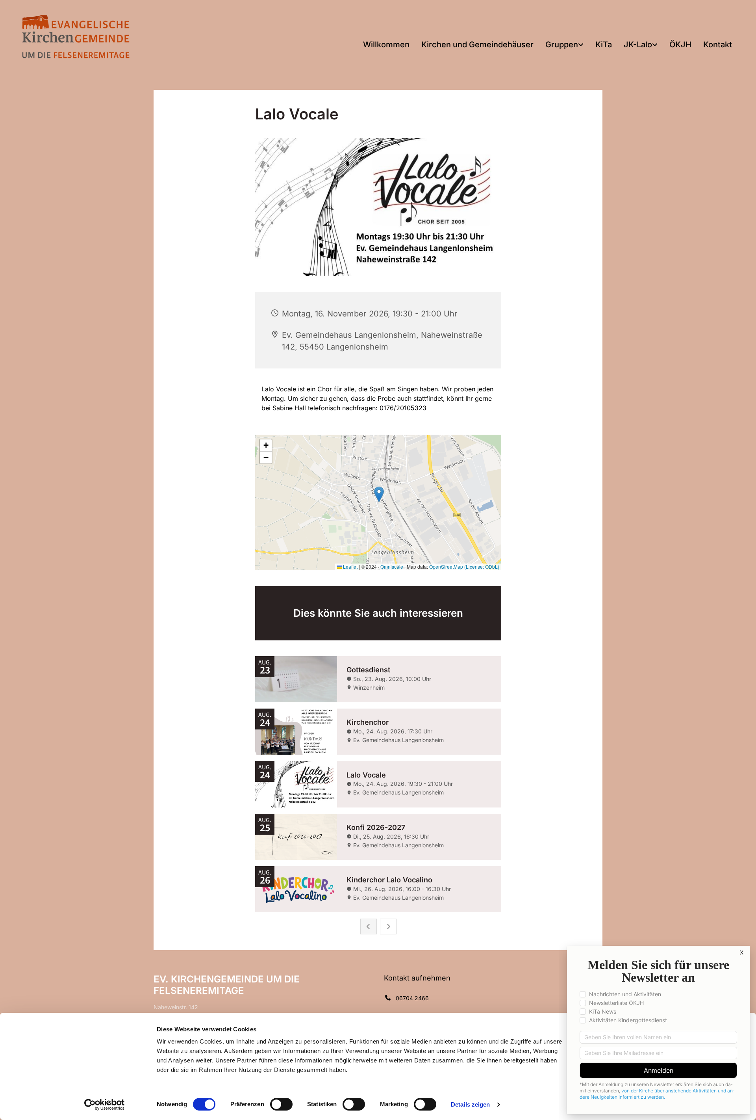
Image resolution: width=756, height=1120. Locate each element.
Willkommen (386, 44)
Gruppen (561, 44)
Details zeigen (470, 1104)
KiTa (603, 44)
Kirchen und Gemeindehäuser (477, 44)
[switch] (281, 1104)
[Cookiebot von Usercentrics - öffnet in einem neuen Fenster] (104, 1105)
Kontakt (717, 44)
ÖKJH (680, 44)
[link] (564, 45)
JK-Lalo (638, 44)
